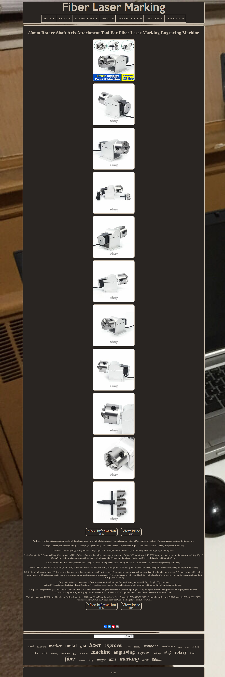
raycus (144, 652)
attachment (168, 646)
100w (129, 647)
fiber (70, 659)
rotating (54, 653)
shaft (167, 653)
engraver (113, 645)
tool (192, 653)
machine (100, 652)
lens (74, 654)
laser (95, 645)
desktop (157, 653)
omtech (65, 653)
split (44, 653)
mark (145, 660)
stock (180, 647)
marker (55, 646)
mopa (101, 660)
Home (113, 672)
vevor (187, 647)
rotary (181, 652)
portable (84, 653)
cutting (195, 647)
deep (91, 660)
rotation (82, 660)
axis (112, 659)
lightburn (41, 647)
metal (71, 645)
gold (83, 646)
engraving (124, 652)
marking (129, 659)
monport (151, 646)
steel (31, 646)
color (35, 653)
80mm (157, 659)
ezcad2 (137, 647)
